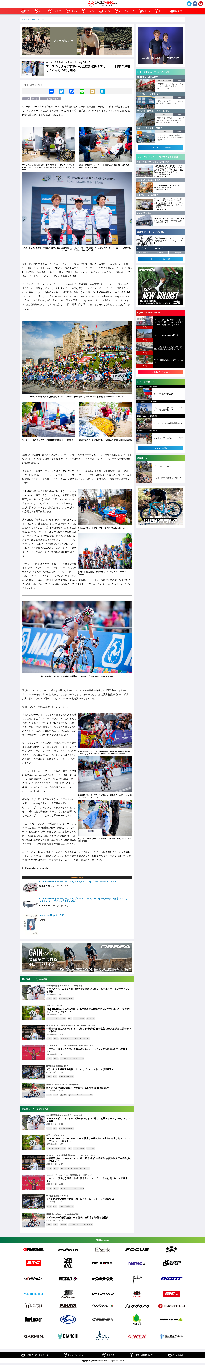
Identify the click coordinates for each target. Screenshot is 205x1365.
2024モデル (177, 253)
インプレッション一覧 (160, 259)
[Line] (82, 91)
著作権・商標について (143, 1355)
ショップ (147, 11)
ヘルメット (91, 1018)
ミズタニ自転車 (79, 1018)
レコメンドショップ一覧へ (160, 147)
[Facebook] (72, 91)
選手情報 (63, 1095)
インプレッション (53, 1018)
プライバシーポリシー (77, 1355)
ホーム (26, 19)
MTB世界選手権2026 (66, 999)
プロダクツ (57, 11)
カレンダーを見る (160, 448)
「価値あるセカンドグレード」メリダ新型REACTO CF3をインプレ (168, 240)
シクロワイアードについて (36, 1355)
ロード (35, 99)
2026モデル (143, 253)
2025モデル (160, 253)
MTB (55, 999)
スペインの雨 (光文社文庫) (52, 915)
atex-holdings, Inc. (99, 1361)
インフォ (107, 11)
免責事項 (110, 1355)
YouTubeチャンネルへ (160, 372)
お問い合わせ (178, 1355)
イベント (162, 11)
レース (42, 11)
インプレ (74, 11)
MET (69, 1018)
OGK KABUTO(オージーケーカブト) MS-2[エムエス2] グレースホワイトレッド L (78, 881)
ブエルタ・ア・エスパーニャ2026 (72, 1058)
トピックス (90, 11)
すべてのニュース (39, 19)
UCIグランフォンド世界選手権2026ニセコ (75, 1038)
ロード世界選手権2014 (50, 99)
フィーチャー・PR (127, 11)
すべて (28, 11)
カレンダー (179, 11)
